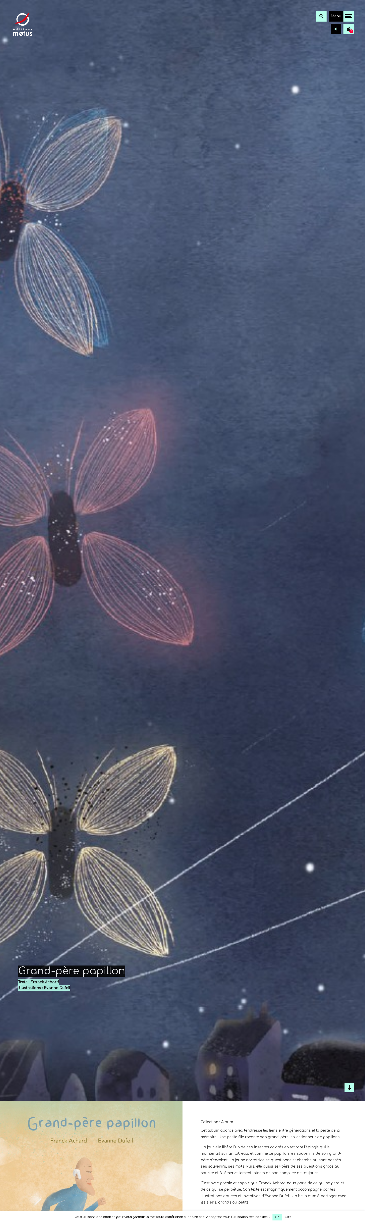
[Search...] (321, 16)
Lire (288, 1217)
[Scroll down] (349, 1087)
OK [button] (277, 1217)
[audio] (336, 29)
